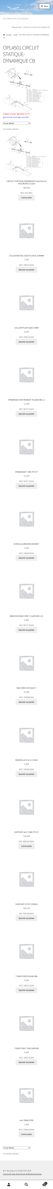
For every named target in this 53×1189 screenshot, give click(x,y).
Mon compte (9, 1184)
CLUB (15, 35)
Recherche (26, 1184)
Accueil (8, 35)
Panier (40, 1182)
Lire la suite (26, 197)
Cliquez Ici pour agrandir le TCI (16, 114)
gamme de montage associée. (16, 117)
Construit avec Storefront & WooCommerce (22, 1174)
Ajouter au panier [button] (26, 269)
